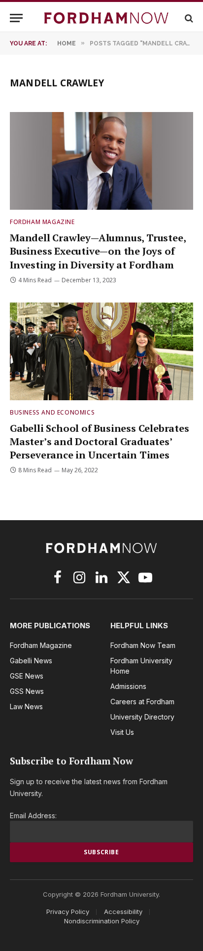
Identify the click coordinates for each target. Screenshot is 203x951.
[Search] (188, 18)
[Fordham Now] (106, 18)
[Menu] (16, 18)
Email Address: (33, 815)
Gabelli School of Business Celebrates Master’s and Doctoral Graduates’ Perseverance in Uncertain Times (99, 441)
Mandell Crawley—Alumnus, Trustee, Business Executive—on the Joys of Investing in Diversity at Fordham (97, 251)
